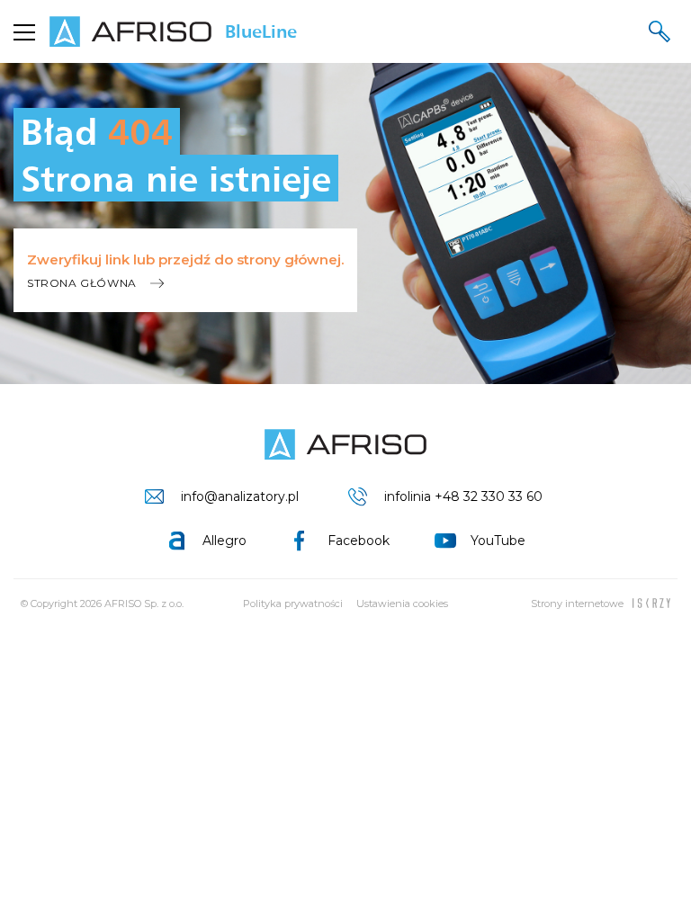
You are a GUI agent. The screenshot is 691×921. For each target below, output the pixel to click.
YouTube (498, 540)
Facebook (359, 540)
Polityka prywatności (293, 603)
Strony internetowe (577, 603)
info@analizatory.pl (240, 496)
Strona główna (82, 283)
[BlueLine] (345, 444)
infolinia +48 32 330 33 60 (463, 496)
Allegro (224, 540)
